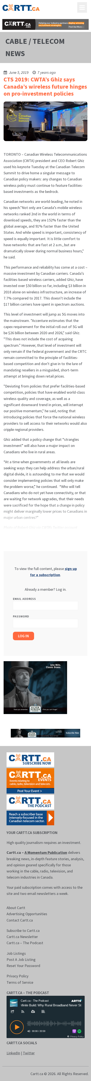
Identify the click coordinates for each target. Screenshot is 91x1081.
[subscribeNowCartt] (30, 759)
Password (21, 616)
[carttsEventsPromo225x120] (30, 780)
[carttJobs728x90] (45, 24)
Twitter (29, 1053)
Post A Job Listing (21, 959)
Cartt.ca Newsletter (22, 936)
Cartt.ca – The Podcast (25, 942)
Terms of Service (20, 982)
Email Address (24, 599)
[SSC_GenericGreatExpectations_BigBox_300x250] (35, 687)
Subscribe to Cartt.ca (23, 930)
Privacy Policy (17, 976)
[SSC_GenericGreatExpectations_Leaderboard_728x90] (45, 732)
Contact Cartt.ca (20, 920)
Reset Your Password (23, 965)
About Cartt (16, 907)
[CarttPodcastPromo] (30, 801)
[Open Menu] (82, 7)
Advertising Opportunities (27, 913)
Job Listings (16, 953)
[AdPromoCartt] (30, 817)
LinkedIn (13, 1053)
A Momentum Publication (46, 852)
